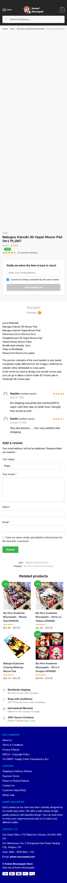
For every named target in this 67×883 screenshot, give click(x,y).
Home (5, 29)
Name (6, 507)
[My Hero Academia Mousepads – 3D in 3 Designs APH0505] (49, 646)
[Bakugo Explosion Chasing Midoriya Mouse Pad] (17, 646)
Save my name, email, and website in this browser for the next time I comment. (32, 539)
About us (7, 740)
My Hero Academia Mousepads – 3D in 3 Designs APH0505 (47, 667)
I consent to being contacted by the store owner (34, 279)
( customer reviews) (27, 252)
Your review (9, 474)
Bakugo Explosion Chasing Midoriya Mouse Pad (13, 667)
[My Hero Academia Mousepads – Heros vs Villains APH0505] (49, 595)
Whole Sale (8, 795)
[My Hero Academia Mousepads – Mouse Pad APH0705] (17, 595)
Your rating (8, 459)
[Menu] (4, 10)
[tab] (33, 308)
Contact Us (8, 785)
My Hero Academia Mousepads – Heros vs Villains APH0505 (48, 617)
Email (6, 522)
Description (33, 307)
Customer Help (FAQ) (14, 790)
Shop (12, 29)
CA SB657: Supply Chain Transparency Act (25, 759)
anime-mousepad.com (22, 856)
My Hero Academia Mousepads (31, 29)
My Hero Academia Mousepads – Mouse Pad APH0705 (15, 617)
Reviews (33, 312)
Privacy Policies (11, 749)
